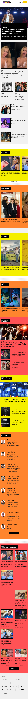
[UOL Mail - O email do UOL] (20, 2)
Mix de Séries (5, 683)
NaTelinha (4, 686)
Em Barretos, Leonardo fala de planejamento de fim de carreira (14, 37)
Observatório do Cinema (8, 689)
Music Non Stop (15, 683)
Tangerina (4, 693)
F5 (10, 679)
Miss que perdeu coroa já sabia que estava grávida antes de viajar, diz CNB (13, 76)
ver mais (13, 532)
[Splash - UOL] (6, 2)
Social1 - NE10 (20, 689)
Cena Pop (4, 679)
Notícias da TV (13, 686)
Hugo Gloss (17, 679)
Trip (21, 686)
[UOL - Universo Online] (10, 2)
